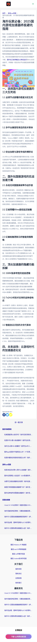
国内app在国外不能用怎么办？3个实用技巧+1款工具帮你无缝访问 (18, 452)
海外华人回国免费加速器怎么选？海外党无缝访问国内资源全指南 (18, 528)
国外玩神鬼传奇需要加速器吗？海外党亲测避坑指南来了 (18, 493)
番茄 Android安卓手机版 (19, 558)
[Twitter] (7, 414)
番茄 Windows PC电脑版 (18, 545)
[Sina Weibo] (10, 414)
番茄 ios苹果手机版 (18, 554)
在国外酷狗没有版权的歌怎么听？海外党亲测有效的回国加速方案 (18, 457)
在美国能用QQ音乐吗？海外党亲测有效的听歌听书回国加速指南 (18, 434)
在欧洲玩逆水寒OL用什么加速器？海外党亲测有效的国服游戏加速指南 (18, 470)
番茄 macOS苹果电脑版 (18, 549)
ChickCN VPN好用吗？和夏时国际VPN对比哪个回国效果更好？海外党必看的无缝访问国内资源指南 (18, 505)
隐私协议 (18, 573)
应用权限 (18, 578)
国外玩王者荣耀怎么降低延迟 (17, 60)
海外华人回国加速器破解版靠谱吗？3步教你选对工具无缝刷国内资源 (18, 517)
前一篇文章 (19, 422)
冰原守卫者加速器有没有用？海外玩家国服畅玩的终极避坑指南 (18, 481)
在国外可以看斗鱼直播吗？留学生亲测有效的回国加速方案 (18, 440)
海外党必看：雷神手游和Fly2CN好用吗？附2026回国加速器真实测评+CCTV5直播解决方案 (18, 522)
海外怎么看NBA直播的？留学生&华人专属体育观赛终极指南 (18, 446)
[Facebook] (4, 414)
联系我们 (18, 583)
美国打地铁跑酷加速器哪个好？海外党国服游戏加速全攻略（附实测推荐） (18, 487)
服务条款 (18, 569)
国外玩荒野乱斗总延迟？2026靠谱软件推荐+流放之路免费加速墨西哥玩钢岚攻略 (18, 475)
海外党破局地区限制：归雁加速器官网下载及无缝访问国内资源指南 (18, 511)
